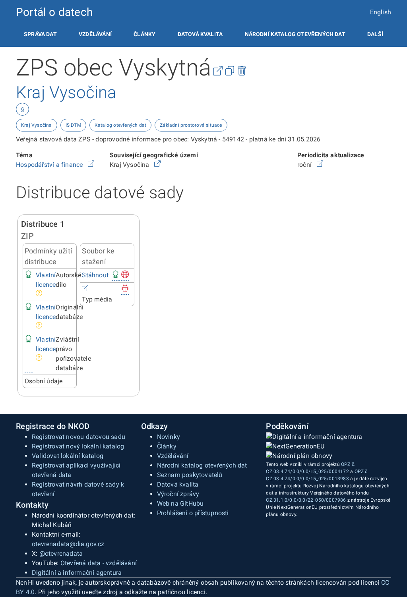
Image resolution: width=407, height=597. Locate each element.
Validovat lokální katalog (67, 456)
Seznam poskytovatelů (190, 475)
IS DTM (73, 125)
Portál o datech (54, 12)
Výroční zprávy (178, 494)
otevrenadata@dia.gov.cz (68, 544)
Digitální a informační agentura (77, 572)
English (380, 12)
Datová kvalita (200, 34)
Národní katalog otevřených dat (202, 465)
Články (144, 34)
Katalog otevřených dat (120, 125)
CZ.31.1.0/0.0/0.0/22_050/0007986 (306, 500)
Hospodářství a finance (50, 164)
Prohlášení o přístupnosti (193, 513)
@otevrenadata (61, 553)
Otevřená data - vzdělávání (98, 563)
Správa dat (40, 34)
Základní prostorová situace (191, 125)
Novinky (168, 437)
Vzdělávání (95, 34)
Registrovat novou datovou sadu (78, 437)
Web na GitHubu (180, 503)
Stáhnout (95, 275)
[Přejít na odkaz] (91, 164)
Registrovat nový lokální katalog (78, 446)
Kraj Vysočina (36, 125)
